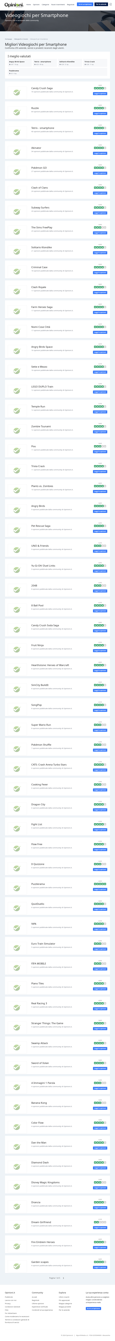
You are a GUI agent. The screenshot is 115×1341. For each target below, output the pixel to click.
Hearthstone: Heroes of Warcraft (50, 665)
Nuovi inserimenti (58, 4)
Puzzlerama (38, 884)
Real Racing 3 (39, 1003)
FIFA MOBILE (38, 963)
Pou (33, 446)
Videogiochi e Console (21, 39)
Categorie (45, 4)
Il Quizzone (37, 864)
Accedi (110, 4)
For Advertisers (11, 1313)
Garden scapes (40, 1262)
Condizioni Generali (12, 1307)
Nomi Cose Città (40, 326)
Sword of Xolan (40, 1063)
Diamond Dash (40, 1162)
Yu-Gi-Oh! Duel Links (43, 565)
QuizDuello (37, 903)
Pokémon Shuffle (41, 744)
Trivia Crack (38, 466)
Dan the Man (38, 1142)
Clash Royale (38, 287)
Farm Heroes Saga (41, 307)
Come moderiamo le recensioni (17, 1316)
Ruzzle (35, 108)
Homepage (8, 39)
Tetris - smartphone (42, 128)
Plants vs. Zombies (42, 486)
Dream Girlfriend (41, 1222)
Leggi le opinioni (100, 94)
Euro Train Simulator (43, 943)
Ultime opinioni (38, 1303)
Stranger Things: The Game (47, 1023)
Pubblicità (9, 1297)
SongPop (36, 704)
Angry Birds (38, 506)
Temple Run (38, 406)
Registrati (70, 4)
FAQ (6, 1310)
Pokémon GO (39, 167)
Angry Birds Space (42, 346)
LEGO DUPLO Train (42, 386)
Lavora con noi (10, 1300)
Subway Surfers (40, 207)
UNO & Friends (40, 545)
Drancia (35, 1202)
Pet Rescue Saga (40, 525)
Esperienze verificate (40, 1307)
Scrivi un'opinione (85, 4)
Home (28, 4)
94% (33, 923)
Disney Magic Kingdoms (45, 1182)
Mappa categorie (65, 1303)
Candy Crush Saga (42, 88)
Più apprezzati (64, 1300)
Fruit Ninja (37, 645)
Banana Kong (39, 1102)
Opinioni (36, 4)
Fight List (36, 824)
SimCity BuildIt (40, 685)
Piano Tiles (37, 983)
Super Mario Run (41, 724)
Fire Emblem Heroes (43, 1242)
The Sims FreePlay (41, 227)
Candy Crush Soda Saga (45, 625)
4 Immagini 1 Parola (43, 1082)
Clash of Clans (39, 187)
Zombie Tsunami (41, 426)
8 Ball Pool (37, 605)
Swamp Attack (39, 1043)
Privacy (8, 1303)
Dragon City (38, 804)
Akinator (36, 147)
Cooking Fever (39, 784)
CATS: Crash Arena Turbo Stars (49, 764)
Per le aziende (101, 4)
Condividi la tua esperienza (42, 1310)
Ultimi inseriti (64, 1297)
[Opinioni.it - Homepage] (14, 5)
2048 (34, 585)
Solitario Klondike (41, 247)
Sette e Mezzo (39, 366)
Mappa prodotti (65, 1307)
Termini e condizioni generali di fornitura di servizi (17, 1321)
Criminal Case (39, 267)
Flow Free (36, 844)
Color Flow (37, 1122)
